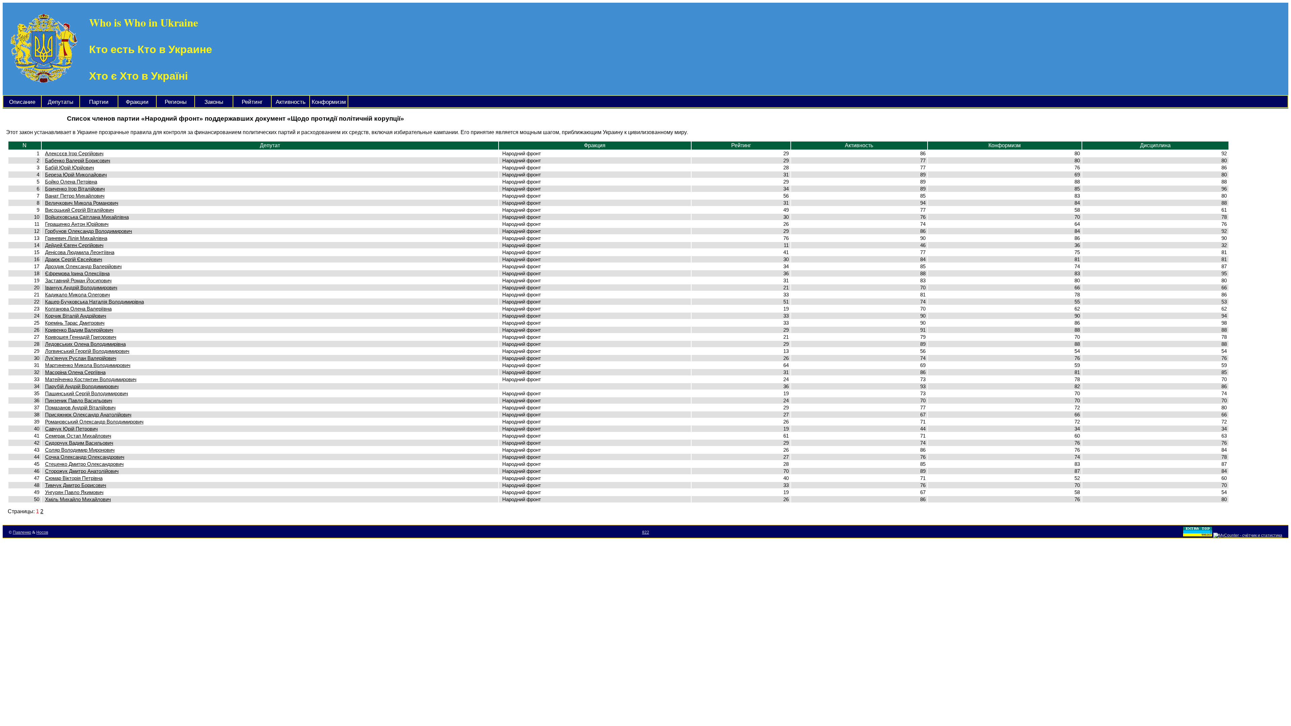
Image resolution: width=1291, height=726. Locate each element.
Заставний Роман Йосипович (78, 280)
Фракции (137, 102)
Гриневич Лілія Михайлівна (76, 238)
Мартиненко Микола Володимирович (87, 365)
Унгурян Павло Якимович (74, 492)
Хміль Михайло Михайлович (78, 499)
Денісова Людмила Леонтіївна (79, 252)
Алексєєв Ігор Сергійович (74, 153)
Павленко (22, 532)
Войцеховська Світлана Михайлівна (87, 217)
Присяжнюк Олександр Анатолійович (88, 414)
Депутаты (60, 102)
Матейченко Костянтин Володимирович (90, 379)
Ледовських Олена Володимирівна (85, 344)
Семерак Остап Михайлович (78, 436)
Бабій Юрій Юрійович (69, 167)
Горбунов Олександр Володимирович (88, 231)
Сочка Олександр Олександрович (84, 457)
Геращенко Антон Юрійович (77, 224)
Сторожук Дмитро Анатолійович (82, 471)
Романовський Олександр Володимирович (94, 422)
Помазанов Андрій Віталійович (80, 407)
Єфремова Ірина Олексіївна (77, 273)
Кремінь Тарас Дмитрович (75, 323)
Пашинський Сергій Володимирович (86, 393)
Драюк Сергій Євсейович (73, 259)
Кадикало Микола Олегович (77, 294)
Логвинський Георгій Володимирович (87, 351)
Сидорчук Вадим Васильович (79, 443)
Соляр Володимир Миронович (80, 450)
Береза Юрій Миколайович (76, 174)
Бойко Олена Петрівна (71, 182)
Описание (22, 102)
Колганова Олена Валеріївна (78, 309)
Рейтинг (252, 102)
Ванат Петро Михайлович (75, 196)
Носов (42, 532)
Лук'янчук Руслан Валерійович (80, 358)
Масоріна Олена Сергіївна (75, 372)
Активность (291, 102)
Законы (213, 102)
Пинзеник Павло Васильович (78, 400)
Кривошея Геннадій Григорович (80, 337)
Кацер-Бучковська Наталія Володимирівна (94, 302)
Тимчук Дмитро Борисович (75, 485)
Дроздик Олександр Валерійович (83, 266)
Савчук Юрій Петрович (71, 429)
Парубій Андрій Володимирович (82, 386)
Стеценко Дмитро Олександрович (84, 464)
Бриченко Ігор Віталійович (75, 189)
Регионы (176, 102)
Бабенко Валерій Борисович (77, 160)
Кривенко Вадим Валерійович (79, 330)
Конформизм (329, 102)
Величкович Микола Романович (81, 203)
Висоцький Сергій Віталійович (79, 210)
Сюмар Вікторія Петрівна (74, 478)
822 (645, 532)
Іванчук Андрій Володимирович (81, 287)
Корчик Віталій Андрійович (75, 316)
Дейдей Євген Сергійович (74, 245)
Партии (99, 102)
